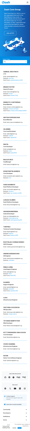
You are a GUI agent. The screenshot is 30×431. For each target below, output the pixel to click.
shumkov (11, 191)
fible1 (10, 273)
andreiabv (11, 260)
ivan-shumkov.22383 (16, 193)
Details (14, 428)
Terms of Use (5, 426)
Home (5, 420)
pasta (10, 151)
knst (10, 177)
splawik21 (11, 289)
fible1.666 (13, 275)
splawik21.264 (14, 290)
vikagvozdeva (13, 314)
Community (6, 409)
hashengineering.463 (16, 220)
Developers (7, 413)
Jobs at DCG (10, 33)
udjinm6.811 (13, 137)
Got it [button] (19, 428)
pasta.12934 (13, 152)
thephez (11, 233)
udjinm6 (11, 135)
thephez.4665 (14, 235)
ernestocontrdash (13, 108)
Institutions (6, 416)
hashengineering (13, 218)
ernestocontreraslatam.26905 (18, 110)
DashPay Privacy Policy (8, 427)
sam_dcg (11, 78)
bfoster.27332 (14, 95)
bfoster (11, 93)
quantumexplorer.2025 (16, 80)
